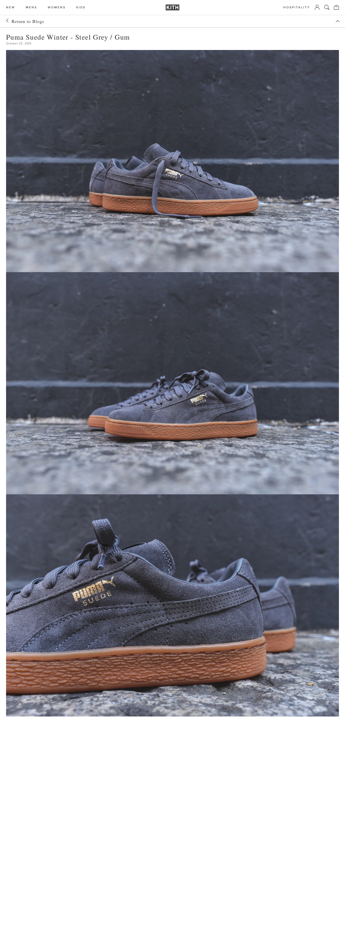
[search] (326, 7)
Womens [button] (57, 7)
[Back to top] (337, 21)
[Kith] (172, 7)
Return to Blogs (28, 21)
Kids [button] (81, 7)
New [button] (10, 7)
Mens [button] (31, 7)
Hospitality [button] (296, 7)
